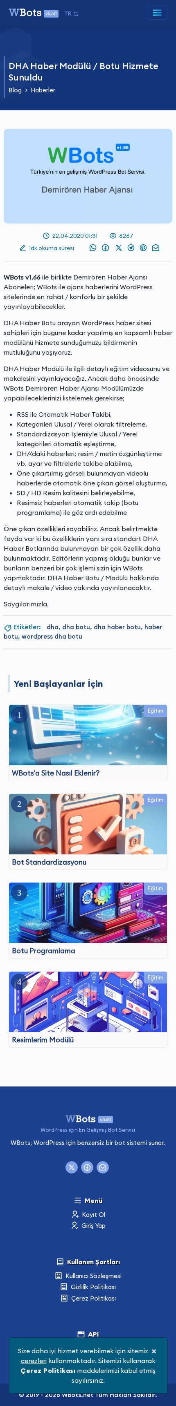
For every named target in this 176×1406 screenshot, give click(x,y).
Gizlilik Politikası (92, 1287)
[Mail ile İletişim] (103, 1167)
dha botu (76, 627)
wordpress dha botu (52, 636)
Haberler (43, 90)
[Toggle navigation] (157, 13)
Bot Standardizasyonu (49, 862)
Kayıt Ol (92, 1214)
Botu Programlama (43, 950)
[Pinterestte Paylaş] (142, 248)
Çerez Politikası (93, 1298)
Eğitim (155, 710)
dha (53, 627)
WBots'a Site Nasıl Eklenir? (55, 773)
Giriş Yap (93, 1225)
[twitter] (71, 1167)
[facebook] (87, 1167)
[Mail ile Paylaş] (155, 248)
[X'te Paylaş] (120, 248)
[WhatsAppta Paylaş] (92, 248)
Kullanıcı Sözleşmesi (93, 1276)
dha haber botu (117, 627)
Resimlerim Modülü (43, 1039)
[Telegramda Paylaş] (131, 248)
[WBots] (88, 1118)
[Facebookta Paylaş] (105, 248)
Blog (15, 90)
